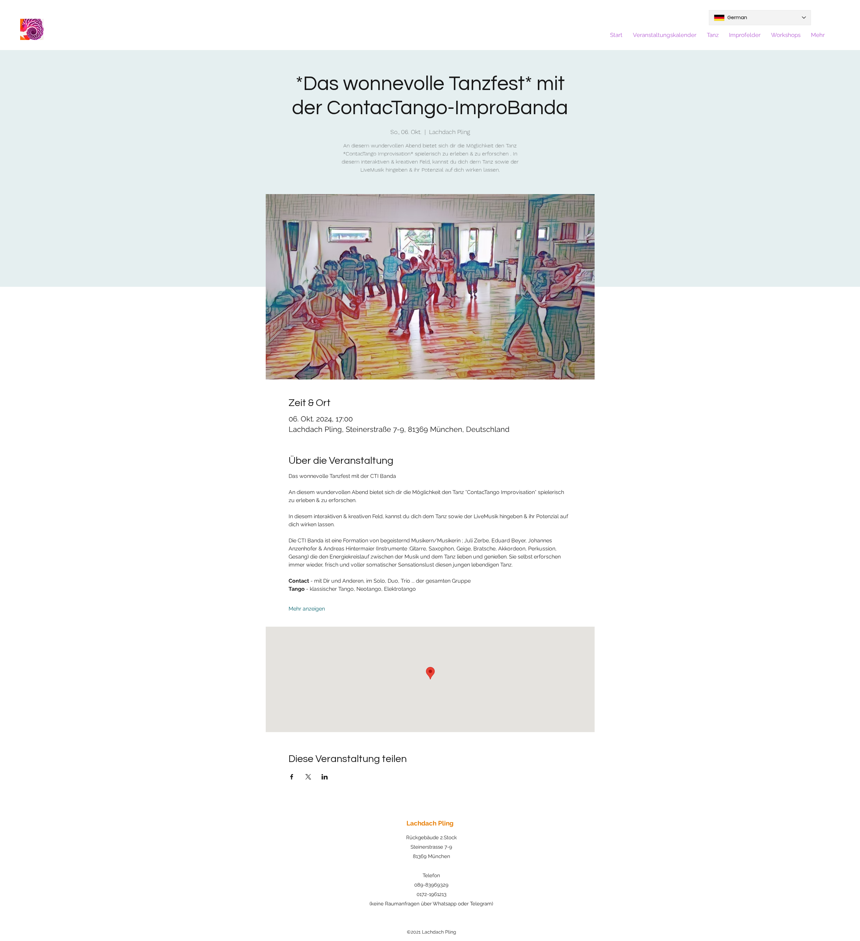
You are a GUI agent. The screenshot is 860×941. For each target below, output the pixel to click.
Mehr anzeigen (307, 609)
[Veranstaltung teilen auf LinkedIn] (324, 776)
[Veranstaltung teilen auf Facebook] (292, 776)
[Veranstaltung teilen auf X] (308, 776)
